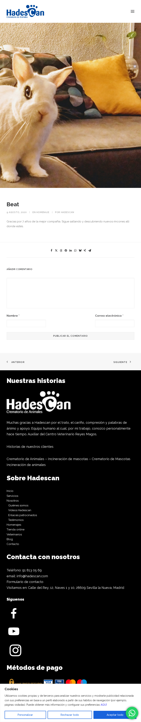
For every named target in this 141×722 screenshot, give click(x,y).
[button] (132, 11)
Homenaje (42, 212)
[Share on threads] (61, 250)
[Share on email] (89, 250)
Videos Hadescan (19, 510)
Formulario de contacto (25, 582)
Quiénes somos (18, 505)
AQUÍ (104, 704)
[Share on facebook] (51, 250)
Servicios (12, 496)
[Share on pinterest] (66, 250)
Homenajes (14, 524)
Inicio (10, 491)
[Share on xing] (85, 250)
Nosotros (13, 500)
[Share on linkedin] (70, 250)
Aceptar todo (115, 714)
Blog (10, 539)
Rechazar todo (70, 714)
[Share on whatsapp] (75, 250)
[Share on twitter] (56, 250)
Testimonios (16, 520)
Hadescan (67, 212)
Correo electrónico (109, 315)
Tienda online (15, 529)
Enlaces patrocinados (22, 515)
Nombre (13, 315)
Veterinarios (14, 534)
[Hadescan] (25, 11)
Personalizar (25, 714)
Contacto (13, 544)
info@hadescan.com (32, 576)
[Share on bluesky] (80, 250)
